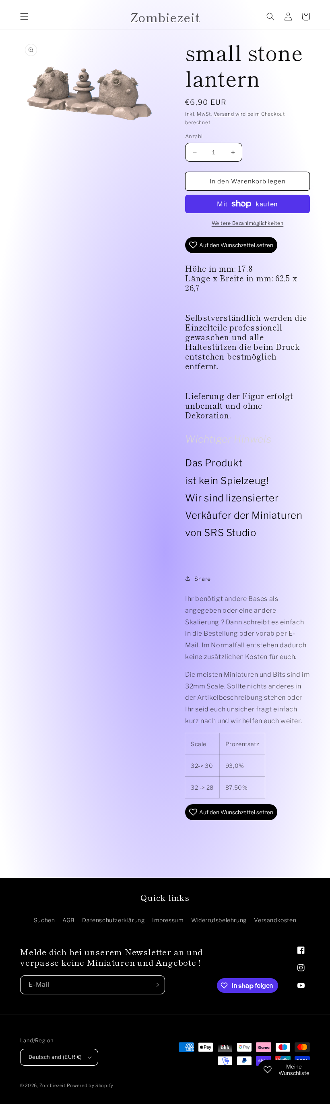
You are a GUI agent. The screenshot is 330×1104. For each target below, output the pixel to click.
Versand (224, 114)
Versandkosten (275, 920)
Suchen (44, 920)
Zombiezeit (52, 1085)
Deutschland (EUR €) (55, 1057)
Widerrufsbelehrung (219, 920)
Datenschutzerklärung (113, 920)
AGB (68, 920)
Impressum (168, 920)
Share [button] (202, 578)
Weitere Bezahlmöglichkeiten (248, 223)
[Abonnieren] (156, 984)
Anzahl (193, 136)
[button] (24, 16)
